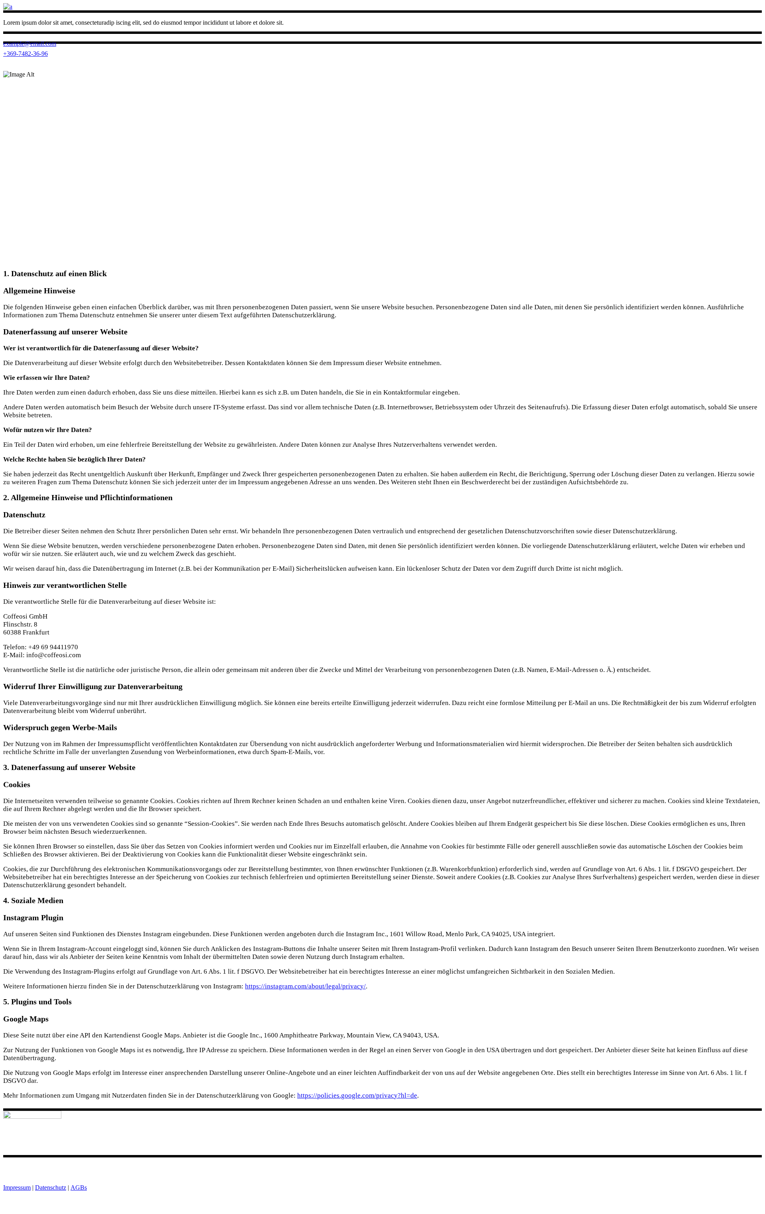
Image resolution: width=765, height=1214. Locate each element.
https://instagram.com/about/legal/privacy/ (305, 986)
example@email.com (29, 43)
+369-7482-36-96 (25, 53)
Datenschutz (50, 1187)
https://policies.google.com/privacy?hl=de (357, 1095)
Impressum (17, 1187)
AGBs (79, 1187)
